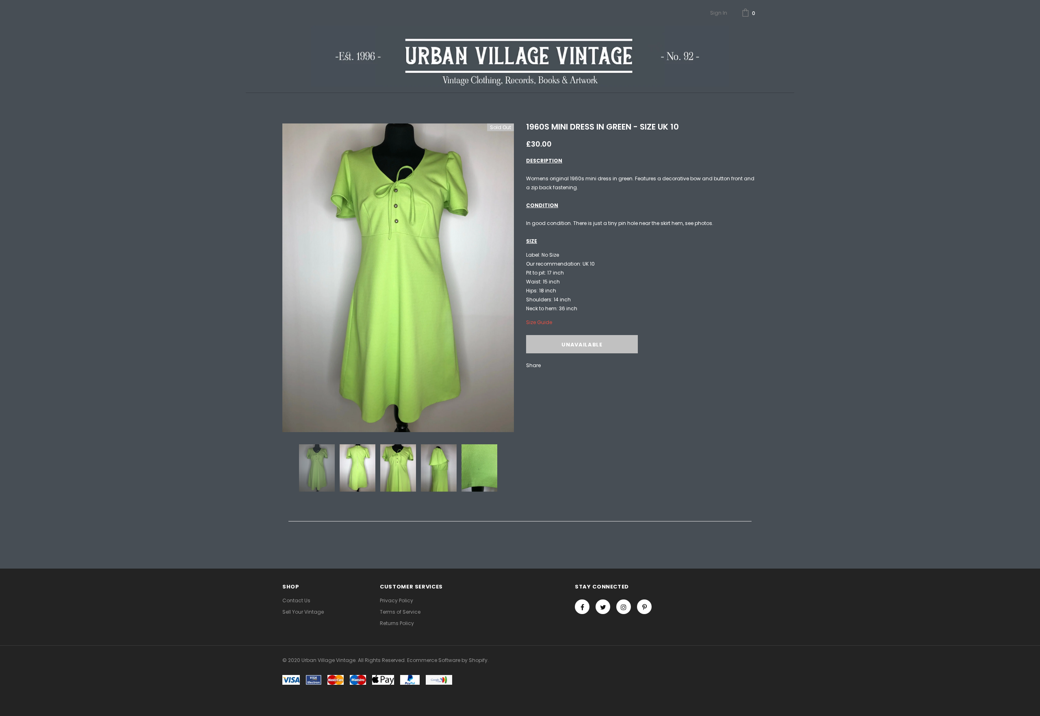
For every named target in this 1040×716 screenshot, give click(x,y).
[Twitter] (603, 606)
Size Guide (539, 322)
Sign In (718, 12)
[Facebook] (582, 606)
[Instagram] (623, 606)
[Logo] (520, 56)
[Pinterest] (644, 606)
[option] (398, 277)
